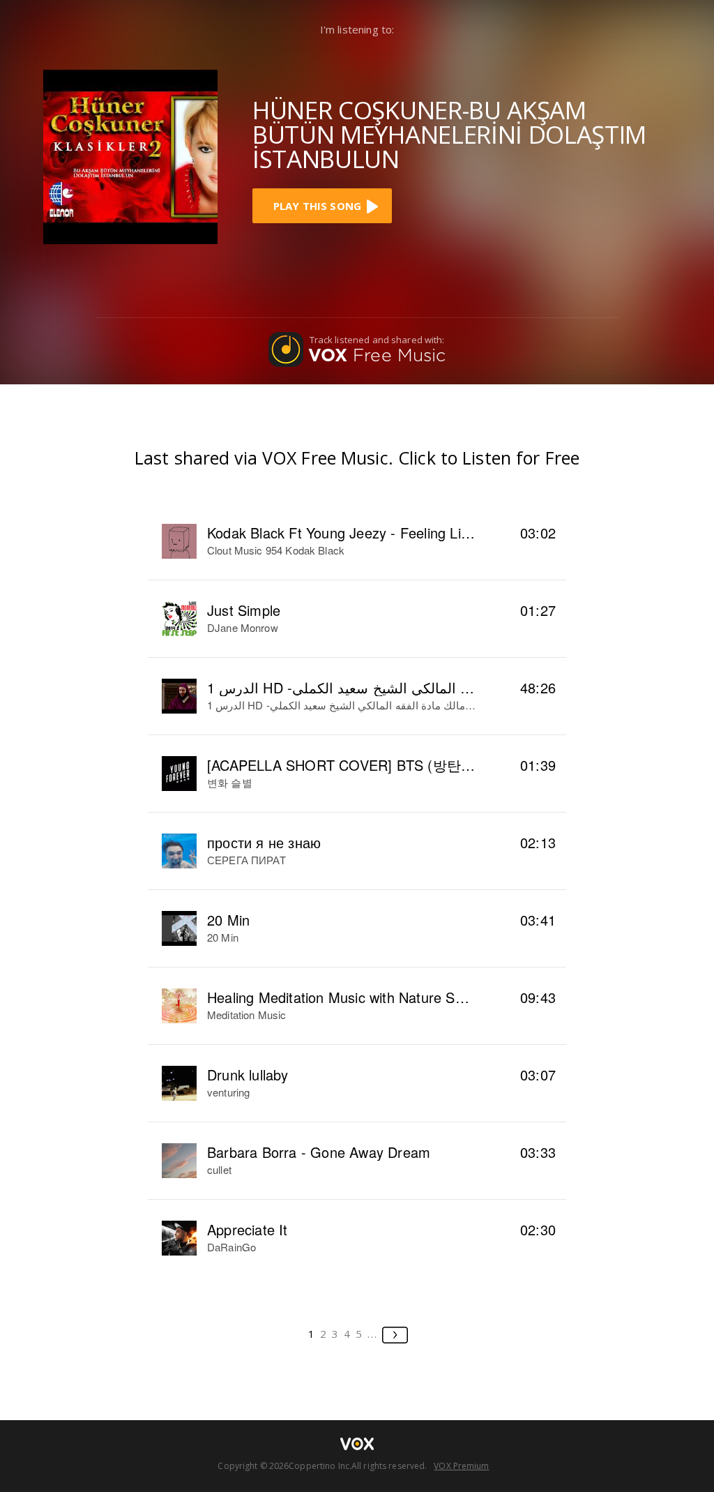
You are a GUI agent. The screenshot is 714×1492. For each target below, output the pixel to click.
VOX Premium (461, 1466)
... (372, 1334)
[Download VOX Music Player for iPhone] (130, 155)
